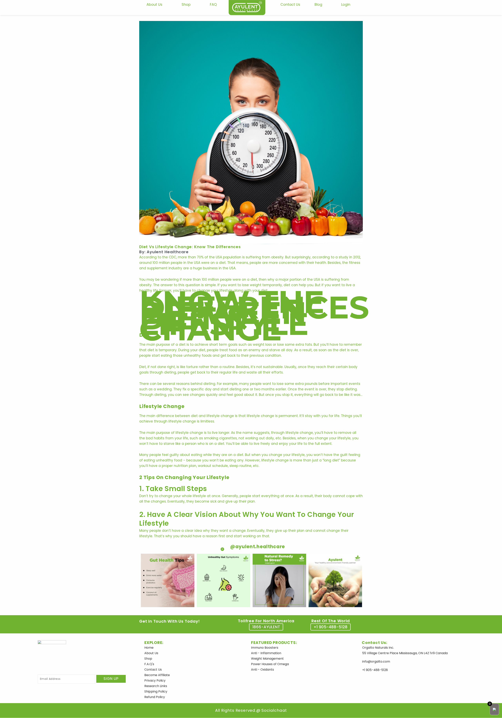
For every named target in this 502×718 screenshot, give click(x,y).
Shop (186, 4)
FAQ (213, 4)
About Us (154, 4)
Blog (318, 4)
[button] (266, 626)
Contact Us (290, 4)
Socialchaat (273, 710)
